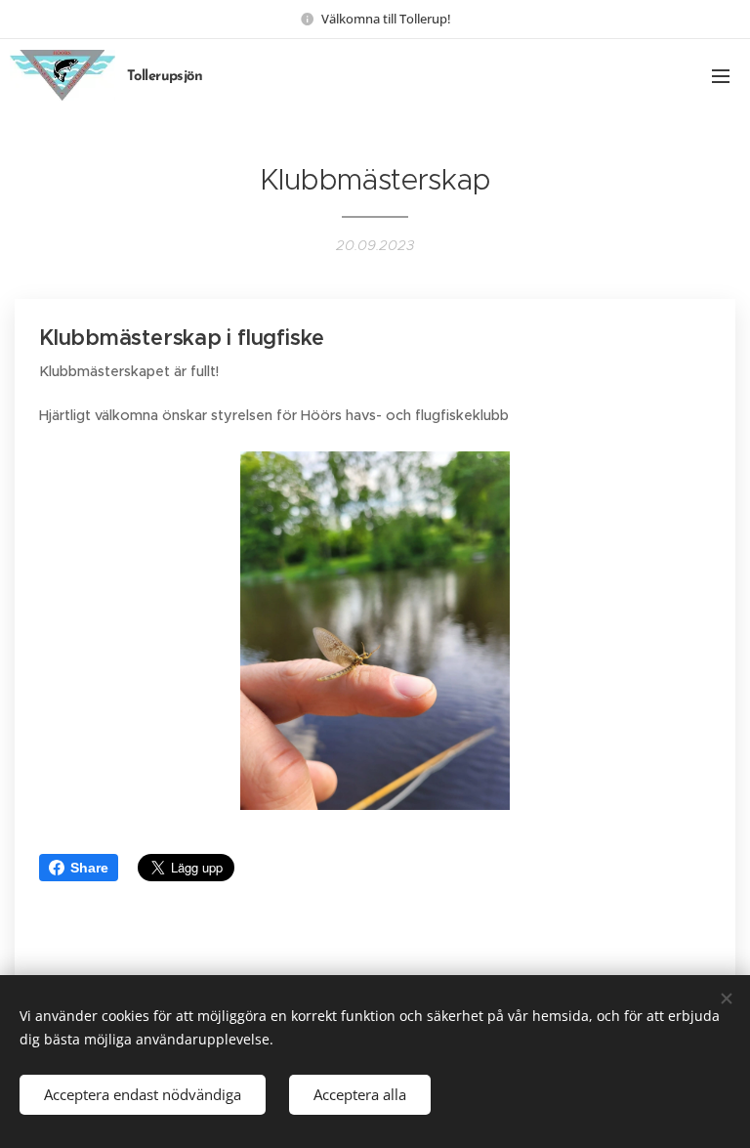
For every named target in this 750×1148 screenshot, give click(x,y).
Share (89, 867)
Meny (720, 75)
